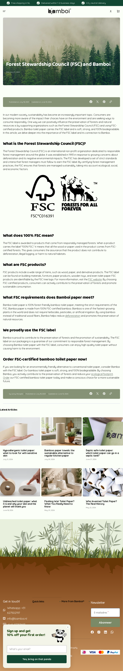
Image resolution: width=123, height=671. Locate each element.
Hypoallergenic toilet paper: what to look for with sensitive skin (20, 453)
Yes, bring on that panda (36, 659)
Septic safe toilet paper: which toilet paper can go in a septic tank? (102, 453)
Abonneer (105, 622)
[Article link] (20, 440)
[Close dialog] (67, 627)
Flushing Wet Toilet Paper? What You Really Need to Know (59, 504)
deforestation (72, 315)
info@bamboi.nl (17, 618)
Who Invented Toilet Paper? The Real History (101, 502)
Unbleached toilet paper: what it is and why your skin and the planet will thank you (20, 504)
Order (6, 377)
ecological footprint (102, 374)
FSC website (95, 279)
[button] (4, 11)
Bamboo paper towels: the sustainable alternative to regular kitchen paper (59, 453)
